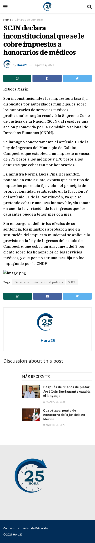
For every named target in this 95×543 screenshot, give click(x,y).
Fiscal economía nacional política (39, 282)
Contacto (9, 528)
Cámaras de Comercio (29, 20)
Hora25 (22, 65)
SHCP (72, 282)
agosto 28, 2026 (55, 425)
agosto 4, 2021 (44, 65)
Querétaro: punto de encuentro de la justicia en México (64, 414)
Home (7, 20)
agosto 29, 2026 (55, 401)
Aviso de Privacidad (36, 528)
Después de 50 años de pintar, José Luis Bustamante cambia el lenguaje (66, 391)
